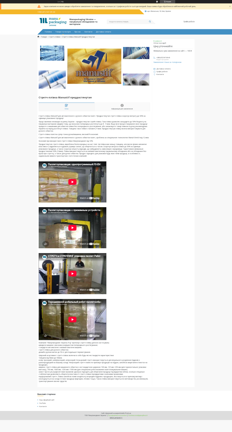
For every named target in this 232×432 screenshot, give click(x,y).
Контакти (88, 32)
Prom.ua (128, 413)
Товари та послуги (63, 32)
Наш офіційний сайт (46, 400)
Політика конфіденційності (138, 415)
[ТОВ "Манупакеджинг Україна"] (52, 21)
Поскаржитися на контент (117, 415)
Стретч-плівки (54, 37)
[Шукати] (149, 22)
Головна (48, 32)
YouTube (42, 403)
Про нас (77, 32)
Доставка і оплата (103, 32)
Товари (44, 37)
